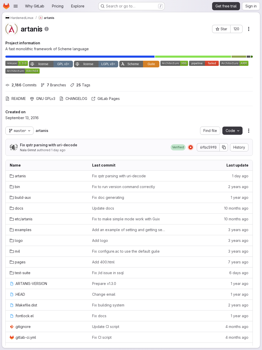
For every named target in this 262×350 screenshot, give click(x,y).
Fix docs (99, 316)
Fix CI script (102, 337)
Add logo (100, 240)
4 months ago (236, 326)
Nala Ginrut (28, 150)
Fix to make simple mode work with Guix (126, 219)
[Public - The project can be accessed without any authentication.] (47, 29)
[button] (178, 147)
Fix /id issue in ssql (108, 273)
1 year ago (239, 197)
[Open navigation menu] (16, 6)
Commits (24, 85)
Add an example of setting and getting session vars (129, 230)
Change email (103, 294)
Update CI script (105, 326)
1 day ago (58, 150)
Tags (83, 85)
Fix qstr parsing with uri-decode (48, 145)
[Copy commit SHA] (224, 147)
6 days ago (238, 273)
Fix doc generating (108, 197)
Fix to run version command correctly (123, 186)
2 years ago (238, 186)
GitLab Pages (108, 98)
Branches (56, 85)
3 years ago (238, 230)
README (19, 98)
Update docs (103, 208)
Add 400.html (103, 262)
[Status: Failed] (191, 147)
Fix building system (108, 305)
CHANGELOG (76, 98)
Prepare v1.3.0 (104, 283)
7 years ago (238, 262)
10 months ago (236, 208)
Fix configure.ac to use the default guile (126, 251)
